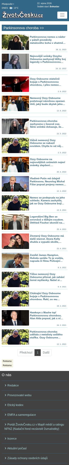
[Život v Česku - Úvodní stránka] (23, 15)
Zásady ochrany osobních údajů (27, 458)
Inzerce (12, 438)
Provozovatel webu (19, 395)
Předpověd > (8, 4)
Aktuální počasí (17, 448)
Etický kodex (15, 404)
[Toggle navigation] (62, 15)
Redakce (13, 385)
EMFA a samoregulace (21, 414)
